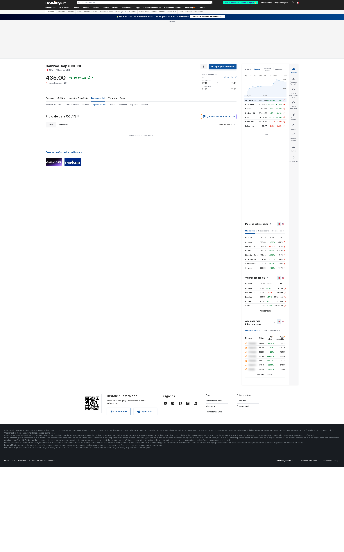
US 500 (248, 109)
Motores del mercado (256, 224)
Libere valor (229, 77)
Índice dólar (250, 126)
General (50, 98)
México (79, 12)
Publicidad (241, 401)
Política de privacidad (308, 461)
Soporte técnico (244, 406)
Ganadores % (263, 231)
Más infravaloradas (252, 331)
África (181, 12)
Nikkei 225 (249, 122)
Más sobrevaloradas (272, 331)
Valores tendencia (255, 277)
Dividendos (122, 105)
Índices (257, 69)
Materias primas (267, 69)
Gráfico (61, 98)
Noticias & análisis (78, 98)
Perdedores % (278, 231)
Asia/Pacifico (171, 12)
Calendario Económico (152, 8)
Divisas (248, 69)
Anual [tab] (51, 125)
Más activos (250, 231)
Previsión (144, 105)
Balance (86, 105)
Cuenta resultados (72, 105)
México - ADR (144, 12)
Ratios (112, 105)
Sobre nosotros (244, 395)
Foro (122, 98)
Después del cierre (106, 12)
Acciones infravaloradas (194, 12)
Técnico (112, 98)
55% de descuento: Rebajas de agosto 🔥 (241, 3)
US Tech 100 (250, 113)
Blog (208, 395)
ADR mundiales (130, 12)
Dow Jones (249, 104)
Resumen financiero (54, 105)
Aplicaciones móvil (214, 401)
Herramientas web (214, 412)
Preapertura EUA (90, 12)
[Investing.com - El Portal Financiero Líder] (55, 3)
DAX (247, 117)
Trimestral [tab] (63, 125)
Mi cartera (210, 406)
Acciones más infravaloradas (253, 323)
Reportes (134, 105)
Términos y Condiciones (285, 461)
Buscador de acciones (173, 8)
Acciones (50, 12)
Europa (162, 12)
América (154, 12)
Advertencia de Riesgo (330, 461)
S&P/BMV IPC (250, 100)
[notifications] (292, 2)
